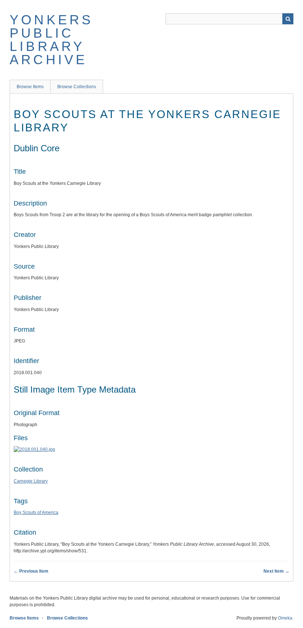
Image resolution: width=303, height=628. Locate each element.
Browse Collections (76, 86)
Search (287, 18)
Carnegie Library (31, 481)
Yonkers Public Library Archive (51, 39)
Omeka (285, 618)
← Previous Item (31, 571)
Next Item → (276, 571)
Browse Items (30, 86)
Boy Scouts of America (36, 512)
